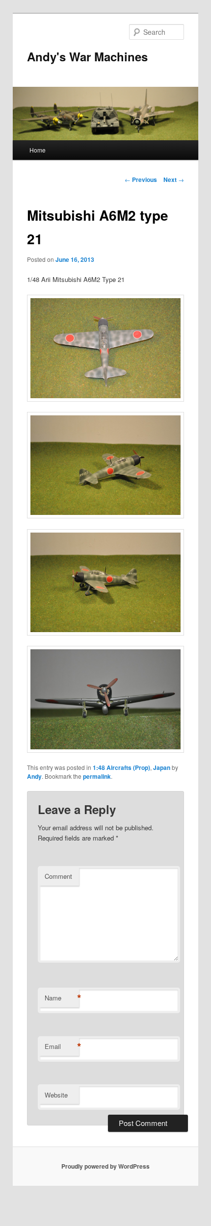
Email (62, 1046)
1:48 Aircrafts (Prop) (121, 767)
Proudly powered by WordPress (105, 1166)
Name (62, 998)
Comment (58, 876)
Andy (34, 776)
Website (56, 1094)
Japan (161, 767)
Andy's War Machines (87, 56)
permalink (97, 776)
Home (37, 150)
